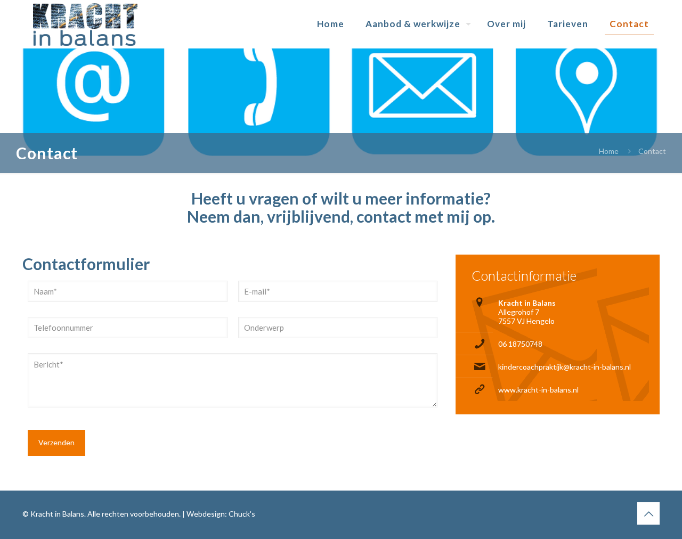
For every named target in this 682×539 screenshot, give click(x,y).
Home (609, 151)
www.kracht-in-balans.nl (538, 389)
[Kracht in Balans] (85, 24)
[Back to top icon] (648, 513)
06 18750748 (520, 343)
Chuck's (242, 513)
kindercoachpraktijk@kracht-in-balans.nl (564, 366)
